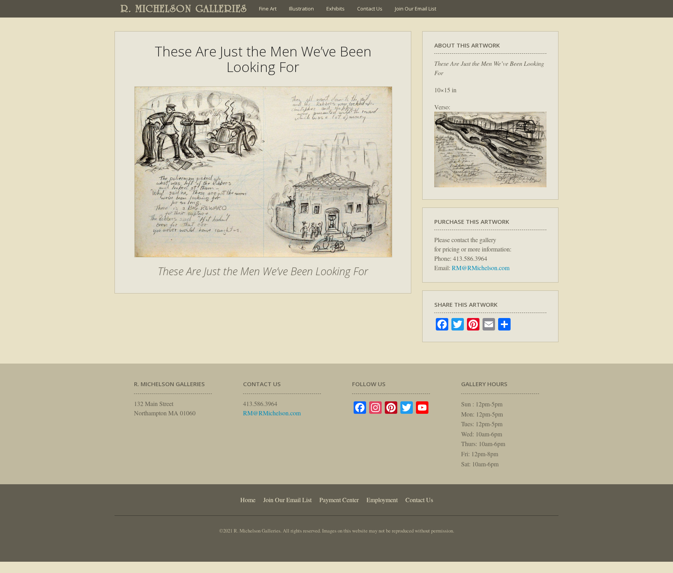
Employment (382, 500)
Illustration (301, 8)
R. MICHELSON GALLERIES (184, 8)
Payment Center (339, 500)
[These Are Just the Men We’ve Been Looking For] (263, 261)
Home (247, 500)
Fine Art (268, 8)
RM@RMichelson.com (480, 268)
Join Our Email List (415, 8)
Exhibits (335, 8)
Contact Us (369, 8)
